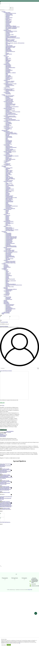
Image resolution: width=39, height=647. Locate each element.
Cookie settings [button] (3, 644)
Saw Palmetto (8, 176)
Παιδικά (7, 202)
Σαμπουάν (7, 68)
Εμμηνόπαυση (8, 87)
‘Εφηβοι (5, 162)
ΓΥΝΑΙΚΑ (3, 11)
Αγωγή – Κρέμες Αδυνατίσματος (11, 119)
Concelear (7, 56)
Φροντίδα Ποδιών (8, 22)
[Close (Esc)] (0, 565)
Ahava (3, 405)
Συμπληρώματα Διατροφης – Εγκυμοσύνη (12, 155)
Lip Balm (7, 62)
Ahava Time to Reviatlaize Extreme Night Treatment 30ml (5, 472)
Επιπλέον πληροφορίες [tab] (3, 434)
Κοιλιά (7, 224)
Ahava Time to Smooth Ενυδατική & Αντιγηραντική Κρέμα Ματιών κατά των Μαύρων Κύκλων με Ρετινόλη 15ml (6, 506)
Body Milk (7, 135)
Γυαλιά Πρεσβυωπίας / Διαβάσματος (11, 289)
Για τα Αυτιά (6, 287)
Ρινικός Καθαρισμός (9, 141)
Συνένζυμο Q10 (8, 206)
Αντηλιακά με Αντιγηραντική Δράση (11, 246)
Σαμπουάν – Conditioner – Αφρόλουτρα (10, 151)
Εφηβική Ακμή (8, 163)
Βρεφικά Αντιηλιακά (9, 140)
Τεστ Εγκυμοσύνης (7, 312)
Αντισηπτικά (6, 264)
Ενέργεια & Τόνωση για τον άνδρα (11, 116)
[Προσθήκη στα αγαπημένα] (11, 464)
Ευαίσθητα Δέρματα (9, 136)
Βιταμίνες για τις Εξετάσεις (10, 190)
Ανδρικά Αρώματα (6, 127)
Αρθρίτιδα (7, 271)
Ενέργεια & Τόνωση (9, 228)
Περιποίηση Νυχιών (7, 92)
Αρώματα (7, 91)
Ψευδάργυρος (8, 213)
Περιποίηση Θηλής (9, 158)
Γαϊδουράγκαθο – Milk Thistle (10, 178)
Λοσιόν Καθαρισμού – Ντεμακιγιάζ (11, 41)
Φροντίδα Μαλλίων (7, 164)
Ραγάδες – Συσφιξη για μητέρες (10, 159)
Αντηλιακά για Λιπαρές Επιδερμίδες (11, 237)
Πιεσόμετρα (7, 292)
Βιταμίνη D (7, 218)
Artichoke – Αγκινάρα (9, 167)
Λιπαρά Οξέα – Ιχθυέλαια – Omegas (11, 197)
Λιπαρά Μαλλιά (8, 65)
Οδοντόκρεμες (8, 306)
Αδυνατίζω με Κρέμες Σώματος (10, 261)
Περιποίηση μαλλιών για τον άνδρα (9, 108)
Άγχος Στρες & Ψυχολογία (10, 185)
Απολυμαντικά (6, 265)
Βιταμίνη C (7, 217)
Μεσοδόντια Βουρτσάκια (9, 305)
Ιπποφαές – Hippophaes (9, 180)
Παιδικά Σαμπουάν (8, 152)
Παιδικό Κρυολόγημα (9, 146)
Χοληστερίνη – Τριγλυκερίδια (10, 208)
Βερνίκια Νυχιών (8, 93)
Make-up (5, 55)
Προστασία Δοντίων (9, 309)
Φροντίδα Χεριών (8, 21)
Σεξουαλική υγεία (6, 126)
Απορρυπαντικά (8, 143)
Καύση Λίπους (8, 223)
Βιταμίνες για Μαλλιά (9, 78)
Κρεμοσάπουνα (6, 266)
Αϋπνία (7, 272)
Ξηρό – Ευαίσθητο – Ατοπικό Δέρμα (11, 27)
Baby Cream (8, 134)
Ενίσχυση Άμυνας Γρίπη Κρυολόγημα (11, 251)
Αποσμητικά (8, 23)
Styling (7, 74)
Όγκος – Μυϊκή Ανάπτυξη (10, 230)
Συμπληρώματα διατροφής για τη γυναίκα (10, 83)
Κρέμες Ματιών (8, 98)
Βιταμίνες (5, 214)
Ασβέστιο (7, 210)
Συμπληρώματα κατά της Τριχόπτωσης (11, 114)
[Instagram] (1, 315)
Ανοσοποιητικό (8, 187)
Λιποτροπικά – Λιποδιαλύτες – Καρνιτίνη (12, 229)
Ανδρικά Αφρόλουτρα (9, 103)
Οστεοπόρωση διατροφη (9, 200)
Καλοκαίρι (5, 247)
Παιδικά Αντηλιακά (9, 150)
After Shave (7, 124)
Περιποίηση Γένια (8, 125)
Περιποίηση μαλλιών (7, 64)
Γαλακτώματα (8, 105)
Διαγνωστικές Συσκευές (7, 290)
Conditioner (7, 153)
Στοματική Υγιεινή (6, 303)
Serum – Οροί (8, 43)
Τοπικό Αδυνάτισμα (9, 107)
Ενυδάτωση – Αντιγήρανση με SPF (11, 36)
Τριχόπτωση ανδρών (9, 112)
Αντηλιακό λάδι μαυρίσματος (10, 243)
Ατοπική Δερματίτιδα (9, 137)
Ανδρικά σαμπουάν (9, 109)
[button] (5, 579)
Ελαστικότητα (8, 35)
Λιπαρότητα (7, 110)
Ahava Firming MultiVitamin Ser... (5, 522)
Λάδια (7, 44)
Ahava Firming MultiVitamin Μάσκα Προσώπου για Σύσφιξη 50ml (5, 489)
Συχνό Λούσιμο (8, 69)
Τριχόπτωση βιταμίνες (9, 207)
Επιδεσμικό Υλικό (6, 294)
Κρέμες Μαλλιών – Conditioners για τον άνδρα (13, 111)
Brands (3, 313)
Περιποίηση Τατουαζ (9, 299)
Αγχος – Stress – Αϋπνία (9, 184)
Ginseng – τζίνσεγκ (9, 174)
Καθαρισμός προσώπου (9, 96)
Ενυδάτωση (7, 97)
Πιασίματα (7, 281)
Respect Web (30, 589)
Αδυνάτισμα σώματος (9, 17)
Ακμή (6, 42)
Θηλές (7, 161)
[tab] (19, 434)
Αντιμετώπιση (6, 269)
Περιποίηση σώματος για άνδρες (9, 101)
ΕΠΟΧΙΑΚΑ (4, 231)
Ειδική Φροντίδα (8, 311)
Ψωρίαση (7, 29)
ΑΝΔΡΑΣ (3, 94)
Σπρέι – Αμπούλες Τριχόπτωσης (11, 113)
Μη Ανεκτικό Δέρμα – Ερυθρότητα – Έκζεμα (12, 26)
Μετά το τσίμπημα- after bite (10, 250)
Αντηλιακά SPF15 (8, 233)
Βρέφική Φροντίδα (7, 131)
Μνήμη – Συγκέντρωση (9, 199)
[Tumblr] (4, 433)
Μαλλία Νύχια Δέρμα (9, 84)
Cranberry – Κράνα (9, 171)
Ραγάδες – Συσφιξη (9, 19)
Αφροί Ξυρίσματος (8, 122)
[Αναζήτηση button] (11, 8)
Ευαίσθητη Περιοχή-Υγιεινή (10, 88)
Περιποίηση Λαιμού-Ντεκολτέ (10, 51)
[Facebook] (0, 315)
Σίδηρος (7, 212)
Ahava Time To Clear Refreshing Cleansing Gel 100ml (5, 483)
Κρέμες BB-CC (8, 48)
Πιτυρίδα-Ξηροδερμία (9, 70)
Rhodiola (7, 175)
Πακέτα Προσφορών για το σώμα (11, 13)
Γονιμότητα (7, 86)
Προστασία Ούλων (9, 310)
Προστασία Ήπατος (9, 205)
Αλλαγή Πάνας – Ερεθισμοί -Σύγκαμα (11, 133)
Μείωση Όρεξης (8, 225)
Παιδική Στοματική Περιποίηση (10, 308)
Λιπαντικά (5, 300)
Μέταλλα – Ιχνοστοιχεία (7, 209)
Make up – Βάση (8, 58)
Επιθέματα (7, 295)
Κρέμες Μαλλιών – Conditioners (11, 72)
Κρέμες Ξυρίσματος (9, 123)
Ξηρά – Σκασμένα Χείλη (9, 258)
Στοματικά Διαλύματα (9, 307)
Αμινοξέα (7, 186)
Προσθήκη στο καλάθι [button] (6, 474)
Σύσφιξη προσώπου (9, 50)
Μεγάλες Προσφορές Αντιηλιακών (11, 245)
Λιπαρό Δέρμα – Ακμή (9, 99)
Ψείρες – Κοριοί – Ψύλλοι (10, 286)
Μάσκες (7, 73)
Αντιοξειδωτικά (8, 188)
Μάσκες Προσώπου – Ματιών (10, 47)
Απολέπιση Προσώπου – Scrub (10, 46)
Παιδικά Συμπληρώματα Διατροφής (11, 147)
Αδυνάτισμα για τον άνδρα (8, 118)
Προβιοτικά (7, 204)
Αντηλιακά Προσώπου (9, 241)
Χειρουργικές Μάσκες (7, 267)
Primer (7, 57)
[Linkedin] (5, 433)
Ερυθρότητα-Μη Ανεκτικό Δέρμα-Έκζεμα (12, 106)
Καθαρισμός (7, 16)
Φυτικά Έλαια (8, 79)
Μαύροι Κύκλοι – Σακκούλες (10, 39)
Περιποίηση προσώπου (7, 30)
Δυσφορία (7, 277)
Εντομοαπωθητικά (8, 248)
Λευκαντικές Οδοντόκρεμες (10, 304)
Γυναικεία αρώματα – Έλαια (8, 89)
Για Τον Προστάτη (8, 191)
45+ (6, 52)
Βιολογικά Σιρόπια (8, 255)
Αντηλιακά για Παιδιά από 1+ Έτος (11, 238)
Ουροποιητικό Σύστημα (9, 201)
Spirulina (7, 183)
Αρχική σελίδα (2, 370)
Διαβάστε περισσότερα (6, 501)
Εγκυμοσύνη (8, 193)
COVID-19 (3, 263)
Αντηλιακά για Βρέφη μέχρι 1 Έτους (11, 236)
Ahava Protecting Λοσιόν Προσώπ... (5, 509)
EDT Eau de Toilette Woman (10, 90)
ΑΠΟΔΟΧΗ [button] (8, 644)
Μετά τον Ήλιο (8, 249)
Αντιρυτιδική (8, 33)
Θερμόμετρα (8, 293)
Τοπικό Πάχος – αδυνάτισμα (10, 81)
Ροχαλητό (7, 283)
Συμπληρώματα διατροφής (8, 181)
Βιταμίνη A (7, 216)
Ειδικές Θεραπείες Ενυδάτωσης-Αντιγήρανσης (13, 37)
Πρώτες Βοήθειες (6, 302)
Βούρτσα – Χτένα (8, 165)
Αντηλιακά (5, 232)
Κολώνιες (7, 139)
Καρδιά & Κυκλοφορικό (9, 195)
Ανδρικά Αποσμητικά (9, 102)
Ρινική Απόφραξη (8, 254)
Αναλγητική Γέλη (8, 296)
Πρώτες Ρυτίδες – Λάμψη (10, 34)
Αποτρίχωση (8, 24)
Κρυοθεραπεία (8, 298)
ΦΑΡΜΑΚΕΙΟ (4, 268)
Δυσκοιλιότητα (8, 274)
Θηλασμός (7, 157)
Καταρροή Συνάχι (8, 253)
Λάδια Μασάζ (8, 259)
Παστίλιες (7, 257)
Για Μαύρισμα (8, 244)
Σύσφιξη (7, 82)
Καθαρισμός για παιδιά (9, 132)
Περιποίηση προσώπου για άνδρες (9, 95)
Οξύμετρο (7, 291)
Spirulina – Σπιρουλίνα (9, 177)
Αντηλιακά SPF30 (8, 234)
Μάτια (7, 38)
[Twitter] (3, 433)
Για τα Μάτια (6, 288)
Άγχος (7, 270)
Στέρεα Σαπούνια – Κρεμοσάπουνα (11, 28)
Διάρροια (7, 273)
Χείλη (7, 54)
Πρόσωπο (7, 53)
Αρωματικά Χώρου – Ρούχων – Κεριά (9, 262)
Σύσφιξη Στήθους (8, 160)
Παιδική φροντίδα (6, 144)
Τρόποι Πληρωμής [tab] (3, 435)
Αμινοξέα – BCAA (9, 227)
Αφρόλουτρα (8, 15)
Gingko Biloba (8, 173)
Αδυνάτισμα (6, 80)
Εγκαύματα (7, 278)
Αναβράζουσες (8, 215)
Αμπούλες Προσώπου (9, 45)
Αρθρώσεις (7, 189)
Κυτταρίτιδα (7, 18)
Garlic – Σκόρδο (8, 172)
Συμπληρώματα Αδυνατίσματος (8, 221)
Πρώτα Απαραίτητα (9, 156)
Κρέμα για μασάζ (8, 297)
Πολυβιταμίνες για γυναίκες (10, 85)
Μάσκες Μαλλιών (8, 66)
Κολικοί (7, 279)
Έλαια (7, 138)
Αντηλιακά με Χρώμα (9, 240)
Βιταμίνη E (7, 219)
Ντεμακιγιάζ (8, 63)
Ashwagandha (8, 168)
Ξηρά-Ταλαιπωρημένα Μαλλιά (10, 67)
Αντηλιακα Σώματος (9, 242)
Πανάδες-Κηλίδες (8, 49)
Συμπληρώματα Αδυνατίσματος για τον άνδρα (13, 120)
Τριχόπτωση (7, 77)
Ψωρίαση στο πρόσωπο (9, 100)
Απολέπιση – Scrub (9, 20)
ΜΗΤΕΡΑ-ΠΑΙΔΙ (4, 130)
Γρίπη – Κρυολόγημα (9, 252)
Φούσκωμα (7, 285)
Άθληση (5, 226)
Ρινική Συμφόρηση (8, 142)
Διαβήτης (7, 192)
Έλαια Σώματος (8, 25)
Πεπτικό (7, 203)
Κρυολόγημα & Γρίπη (9, 196)
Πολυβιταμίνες (8, 220)
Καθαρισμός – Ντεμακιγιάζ (10, 40)
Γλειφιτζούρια (8, 145)
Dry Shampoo (8, 71)
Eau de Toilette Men (9, 128)
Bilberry (7, 169)
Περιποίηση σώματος (7, 12)
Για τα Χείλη (8, 61)
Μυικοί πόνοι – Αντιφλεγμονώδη (11, 280)
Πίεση (7, 282)
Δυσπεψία (7, 276)
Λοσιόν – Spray (8, 75)
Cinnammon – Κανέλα (9, 170)
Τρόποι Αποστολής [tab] (3, 436)
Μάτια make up (8, 60)
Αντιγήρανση (8, 32)
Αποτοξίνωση (8, 222)
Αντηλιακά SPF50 (8, 235)
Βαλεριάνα (7, 179)
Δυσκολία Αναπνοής (9, 275)
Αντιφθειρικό (8, 148)
